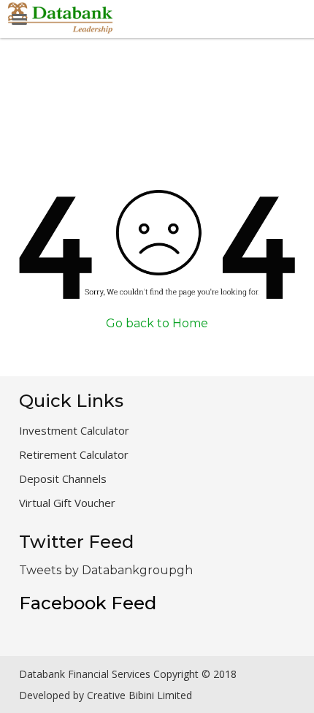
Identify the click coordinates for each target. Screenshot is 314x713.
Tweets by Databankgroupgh (106, 570)
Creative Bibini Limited (139, 695)
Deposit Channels (63, 478)
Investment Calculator (74, 430)
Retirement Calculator (74, 454)
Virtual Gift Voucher (67, 502)
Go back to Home (157, 323)
